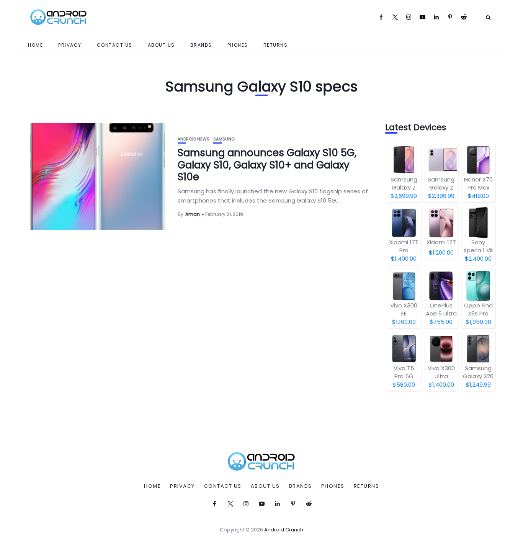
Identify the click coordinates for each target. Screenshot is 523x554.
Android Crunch (283, 529)
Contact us (114, 45)
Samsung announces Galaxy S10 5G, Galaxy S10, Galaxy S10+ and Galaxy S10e (267, 164)
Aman (192, 214)
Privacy (70, 45)
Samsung (224, 139)
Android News (193, 139)
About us (161, 45)
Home (35, 45)
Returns (275, 45)
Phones (237, 45)
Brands (201, 45)
